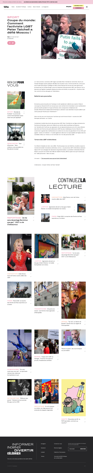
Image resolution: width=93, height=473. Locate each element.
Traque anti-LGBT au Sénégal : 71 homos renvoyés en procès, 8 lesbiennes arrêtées (43, 358)
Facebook (43, 448)
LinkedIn (43, 452)
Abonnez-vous (78, 5)
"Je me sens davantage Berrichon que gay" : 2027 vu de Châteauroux (17, 221)
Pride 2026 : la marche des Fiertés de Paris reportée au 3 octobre (17, 302)
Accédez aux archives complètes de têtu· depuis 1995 (40, 2)
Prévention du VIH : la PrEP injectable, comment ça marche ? (70, 421)
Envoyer (83, 448)
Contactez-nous (58, 443)
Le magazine (45, 6)
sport (13, 17)
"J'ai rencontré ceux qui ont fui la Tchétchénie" (54, 158)
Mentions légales (58, 448)
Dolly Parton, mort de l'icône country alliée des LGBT (17, 275)
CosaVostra (15, 465)
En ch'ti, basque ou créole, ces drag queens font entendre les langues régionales (44, 408)
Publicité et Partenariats (59, 452)
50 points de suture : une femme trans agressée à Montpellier (44, 310)
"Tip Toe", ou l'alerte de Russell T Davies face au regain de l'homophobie (71, 323)
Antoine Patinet (14, 36)
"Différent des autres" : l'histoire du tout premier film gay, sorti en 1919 (17, 400)
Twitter (42, 456)
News (13, 6)
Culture (29, 6)
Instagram (43, 443)
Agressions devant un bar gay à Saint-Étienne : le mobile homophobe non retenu (44, 263)
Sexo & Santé (36, 6)
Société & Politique (21, 6)
